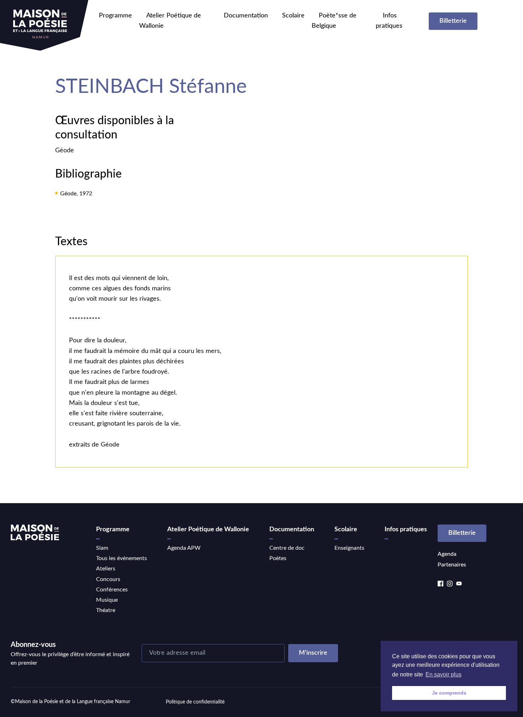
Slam (102, 548)
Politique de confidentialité (195, 702)
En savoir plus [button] (443, 674)
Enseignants (349, 548)
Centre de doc (287, 548)
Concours (108, 579)
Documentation (246, 15)
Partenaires (452, 565)
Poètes (277, 558)
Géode (64, 150)
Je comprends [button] (449, 693)
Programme (115, 15)
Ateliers (105, 568)
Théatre (105, 610)
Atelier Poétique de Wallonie (208, 529)
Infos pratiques (406, 529)
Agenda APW (184, 548)
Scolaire (293, 15)
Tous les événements (121, 558)
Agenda (447, 554)
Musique (107, 600)
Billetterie (453, 21)
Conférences (112, 589)
